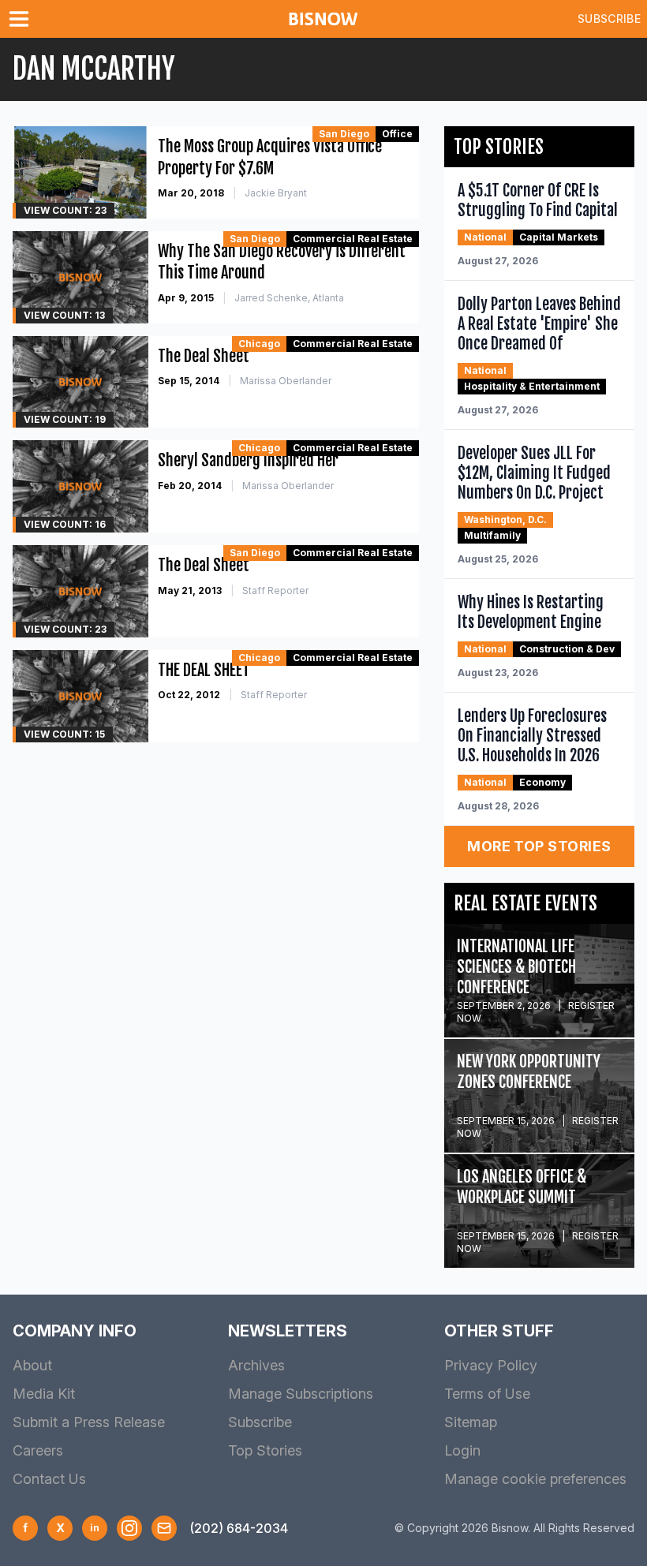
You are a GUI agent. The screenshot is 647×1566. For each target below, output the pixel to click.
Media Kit (44, 1393)
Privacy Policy (490, 1365)
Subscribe (609, 18)
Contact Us (49, 1479)
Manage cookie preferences (535, 1479)
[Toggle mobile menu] (22, 19)
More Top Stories (539, 846)
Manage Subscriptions (300, 1393)
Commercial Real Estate (353, 239)
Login (462, 1450)
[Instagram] (129, 1528)
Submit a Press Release (89, 1422)
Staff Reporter (275, 590)
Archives (256, 1365)
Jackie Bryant (276, 193)
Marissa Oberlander (285, 381)
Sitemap (470, 1422)
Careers (38, 1450)
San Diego (344, 134)
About (32, 1365)
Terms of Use (487, 1393)
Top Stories (265, 1450)
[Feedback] (164, 1528)
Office (397, 134)
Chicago (259, 343)
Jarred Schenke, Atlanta (289, 298)
